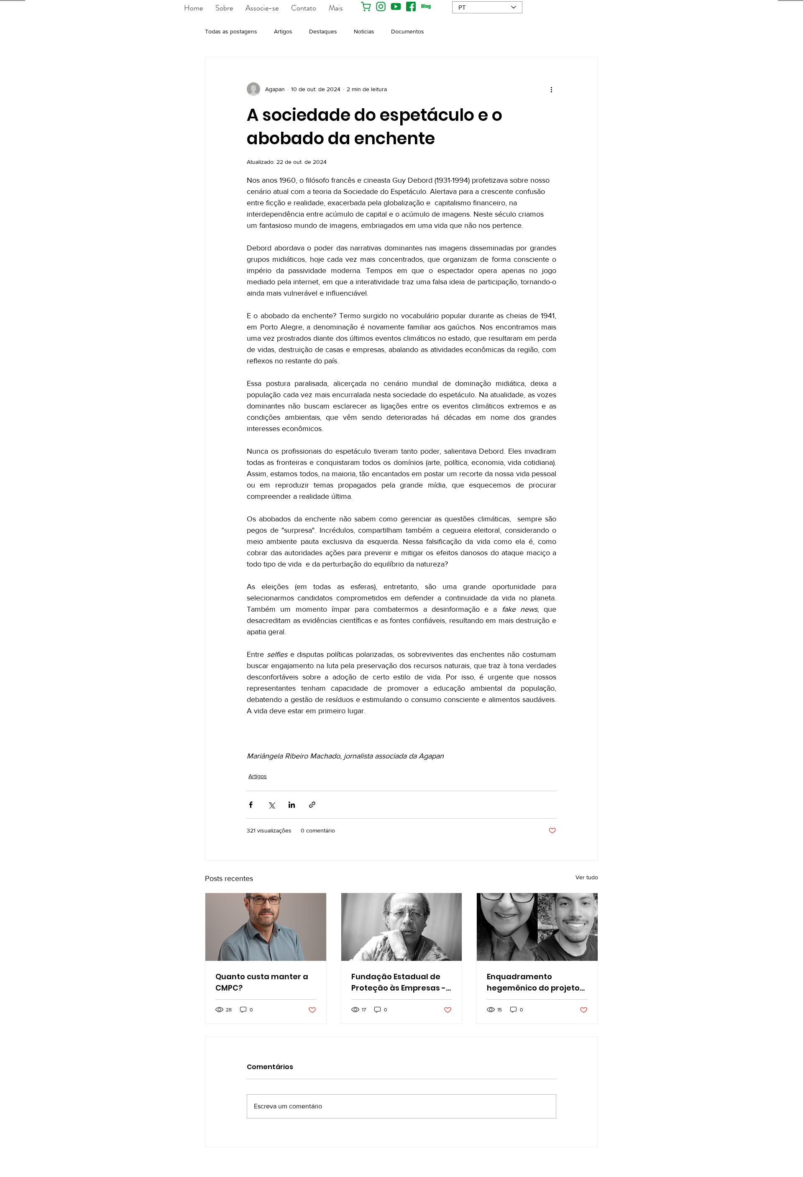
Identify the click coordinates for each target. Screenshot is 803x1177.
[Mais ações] (551, 89)
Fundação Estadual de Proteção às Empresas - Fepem (398, 982)
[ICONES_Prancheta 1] (381, 6)
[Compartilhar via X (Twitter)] (271, 805)
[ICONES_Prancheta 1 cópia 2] (396, 6)
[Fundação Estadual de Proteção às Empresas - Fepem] (401, 927)
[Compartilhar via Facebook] (251, 805)
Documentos (407, 31)
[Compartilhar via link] (312, 805)
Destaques (323, 31)
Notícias (364, 31)
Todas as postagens (231, 31)
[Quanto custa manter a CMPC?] (265, 927)
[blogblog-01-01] (426, 6)
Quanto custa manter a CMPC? (261, 982)
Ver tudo (586, 877)
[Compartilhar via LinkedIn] (292, 805)
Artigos (283, 31)
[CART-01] (366, 6)
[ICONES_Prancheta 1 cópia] (411, 6)
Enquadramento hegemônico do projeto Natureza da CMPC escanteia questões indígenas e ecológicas (533, 982)
